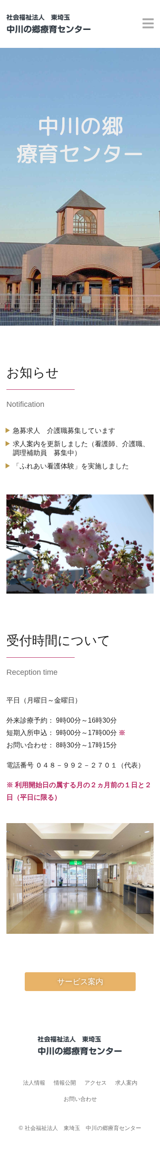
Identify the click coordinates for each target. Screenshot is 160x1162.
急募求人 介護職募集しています (64, 430)
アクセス (95, 1083)
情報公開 (65, 1083)
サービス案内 (80, 981)
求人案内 (126, 1083)
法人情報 (34, 1083)
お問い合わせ (80, 1099)
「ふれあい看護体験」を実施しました (71, 466)
